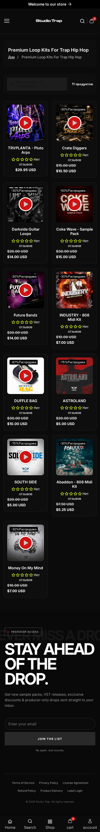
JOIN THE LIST (50, 739)
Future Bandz (25, 315)
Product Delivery (51, 790)
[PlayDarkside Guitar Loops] (26, 204)
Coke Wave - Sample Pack (74, 231)
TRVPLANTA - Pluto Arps (25, 150)
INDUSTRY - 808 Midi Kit (74, 317)
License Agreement (75, 783)
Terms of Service (23, 783)
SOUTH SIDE (25, 482)
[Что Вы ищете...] (83, 21)
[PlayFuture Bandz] (26, 290)
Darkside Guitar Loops (26, 231)
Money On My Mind (25, 568)
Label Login (75, 790)
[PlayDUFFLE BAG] (26, 376)
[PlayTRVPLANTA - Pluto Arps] (26, 123)
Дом (11, 57)
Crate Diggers (74, 148)
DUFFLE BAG (25, 401)
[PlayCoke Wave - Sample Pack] (74, 204)
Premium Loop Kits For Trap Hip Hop (52, 57)
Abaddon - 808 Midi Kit (74, 484)
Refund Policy (27, 790)
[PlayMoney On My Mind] (26, 543)
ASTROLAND (74, 401)
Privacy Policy (48, 783)
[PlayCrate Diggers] (74, 123)
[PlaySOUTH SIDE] (26, 457)
